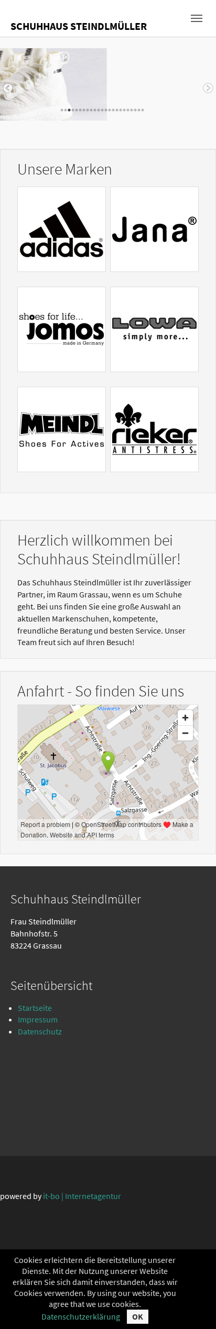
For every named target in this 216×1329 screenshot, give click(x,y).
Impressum (38, 1019)
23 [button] (142, 110)
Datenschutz (40, 1031)
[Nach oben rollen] (193, 1306)
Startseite (35, 1008)
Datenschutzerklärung (80, 1316)
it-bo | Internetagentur (82, 1196)
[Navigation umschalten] (197, 18)
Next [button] (208, 88)
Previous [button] (8, 88)
